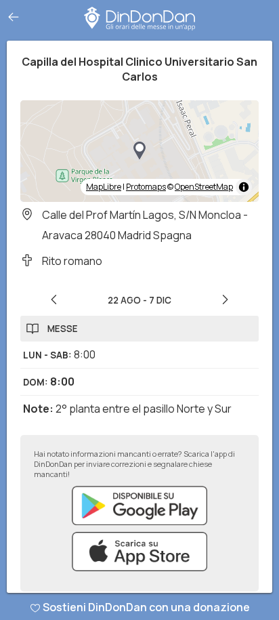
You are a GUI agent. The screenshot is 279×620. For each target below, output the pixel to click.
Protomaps (146, 186)
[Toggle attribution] (244, 187)
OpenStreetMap (204, 186)
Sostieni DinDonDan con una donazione (146, 607)
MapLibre (103, 186)
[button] (139, 151)
